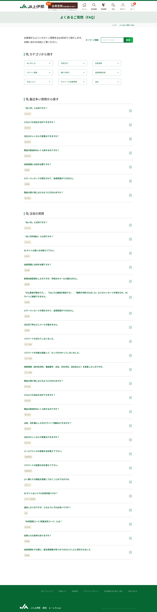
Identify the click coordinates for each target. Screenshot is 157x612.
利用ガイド (62, 591)
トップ (114, 25)
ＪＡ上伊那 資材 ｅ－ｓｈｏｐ (45, 607)
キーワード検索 (92, 40)
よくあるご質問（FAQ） (127, 25)
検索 (128, 40)
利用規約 (75, 591)
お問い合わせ (132, 591)
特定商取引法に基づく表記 (113, 591)
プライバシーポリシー (91, 591)
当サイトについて (47, 591)
